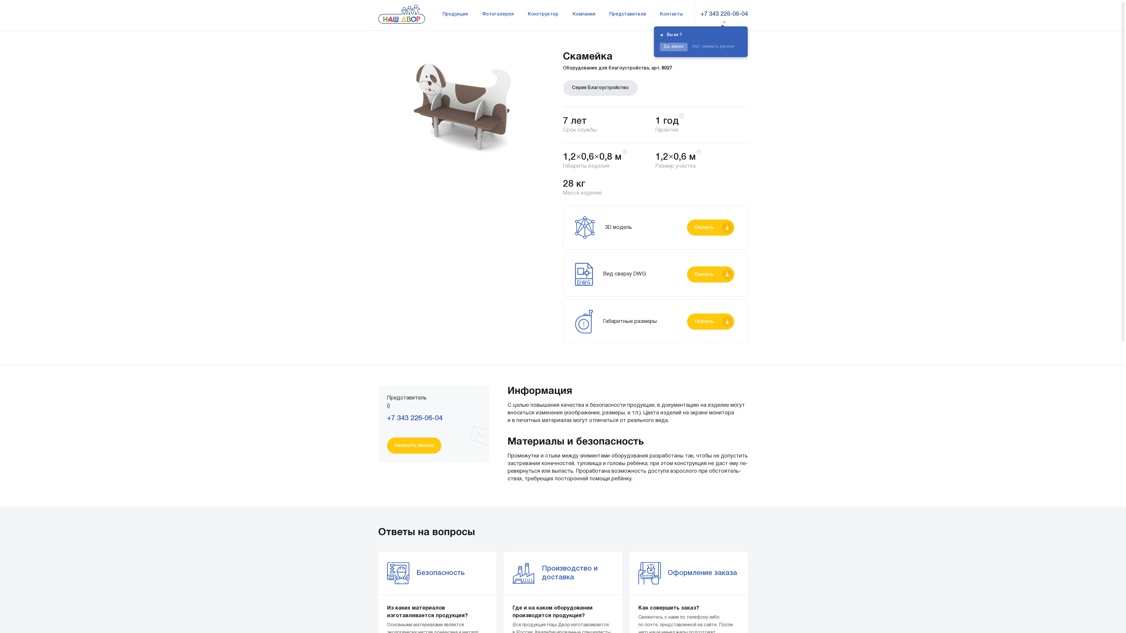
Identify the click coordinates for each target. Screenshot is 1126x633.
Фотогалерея (498, 14)
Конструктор (543, 14)
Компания (584, 14)
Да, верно (674, 47)
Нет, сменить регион (713, 47)
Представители (627, 14)
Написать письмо (414, 446)
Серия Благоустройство (600, 88)
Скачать (704, 228)
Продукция (455, 14)
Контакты (671, 14)
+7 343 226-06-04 (724, 14)
